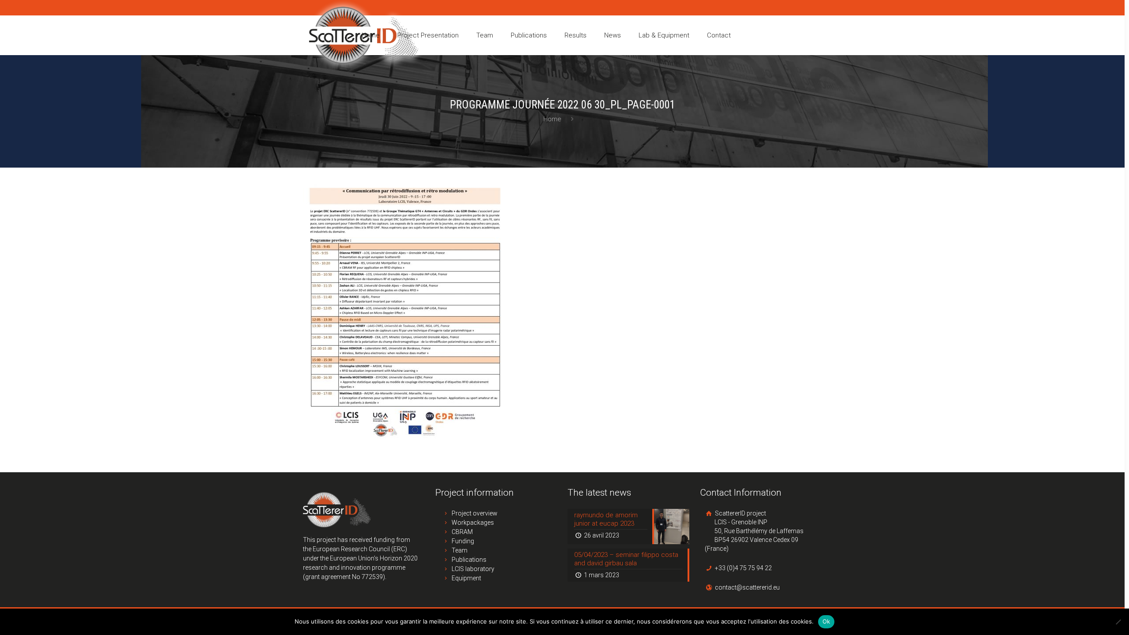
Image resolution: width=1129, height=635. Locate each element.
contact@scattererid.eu (747, 587)
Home (552, 119)
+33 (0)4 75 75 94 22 (743, 568)
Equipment (466, 578)
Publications (469, 559)
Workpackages (473, 522)
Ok (826, 621)
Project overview (474, 513)
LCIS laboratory (473, 568)
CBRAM (462, 531)
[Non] (1118, 621)
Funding (463, 541)
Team (459, 550)
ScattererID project (754, 531)
